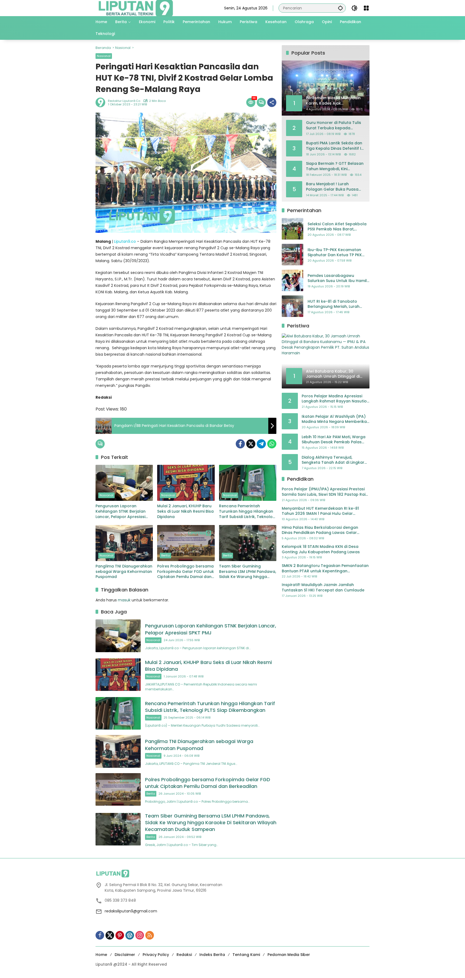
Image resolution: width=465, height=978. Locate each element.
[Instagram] (139, 935)
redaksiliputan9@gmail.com (131, 911)
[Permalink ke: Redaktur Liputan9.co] (102, 102)
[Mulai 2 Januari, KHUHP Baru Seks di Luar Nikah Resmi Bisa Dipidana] (185, 483)
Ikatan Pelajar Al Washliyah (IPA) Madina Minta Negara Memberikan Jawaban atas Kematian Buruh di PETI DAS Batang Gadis (335, 419)
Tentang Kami (246, 954)
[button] (340, 7)
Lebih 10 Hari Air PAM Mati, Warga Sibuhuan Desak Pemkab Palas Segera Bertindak (333, 439)
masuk (124, 600)
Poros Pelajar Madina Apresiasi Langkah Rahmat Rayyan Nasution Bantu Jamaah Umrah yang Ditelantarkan (335, 399)
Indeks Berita (212, 954)
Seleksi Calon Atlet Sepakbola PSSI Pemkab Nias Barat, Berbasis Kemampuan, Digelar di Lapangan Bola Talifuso (337, 227)
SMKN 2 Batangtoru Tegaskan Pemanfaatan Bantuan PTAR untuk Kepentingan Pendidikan (325, 568)
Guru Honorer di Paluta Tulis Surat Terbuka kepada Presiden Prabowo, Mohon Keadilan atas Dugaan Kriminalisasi (333, 125)
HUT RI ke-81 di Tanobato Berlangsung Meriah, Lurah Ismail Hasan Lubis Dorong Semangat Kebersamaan (334, 304)
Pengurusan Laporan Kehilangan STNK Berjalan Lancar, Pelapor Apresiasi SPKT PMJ (121, 511)
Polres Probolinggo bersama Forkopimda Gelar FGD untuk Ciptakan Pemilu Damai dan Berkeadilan (185, 572)
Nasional (104, 56)
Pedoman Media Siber (288, 954)
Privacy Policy (156, 954)
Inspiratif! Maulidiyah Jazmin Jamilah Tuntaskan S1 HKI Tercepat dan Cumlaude (323, 587)
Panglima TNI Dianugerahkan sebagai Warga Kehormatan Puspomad (124, 571)
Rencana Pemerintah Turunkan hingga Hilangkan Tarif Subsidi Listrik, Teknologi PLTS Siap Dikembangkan (247, 511)
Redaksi (184, 954)
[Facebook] (240, 443)
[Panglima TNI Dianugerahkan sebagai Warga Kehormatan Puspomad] (124, 543)
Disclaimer (125, 954)
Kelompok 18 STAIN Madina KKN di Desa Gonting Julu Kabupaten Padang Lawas (321, 549)
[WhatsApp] (271, 443)
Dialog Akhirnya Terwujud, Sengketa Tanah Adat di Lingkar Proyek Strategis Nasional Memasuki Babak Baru (333, 460)
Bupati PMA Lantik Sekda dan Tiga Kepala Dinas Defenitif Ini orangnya (335, 146)
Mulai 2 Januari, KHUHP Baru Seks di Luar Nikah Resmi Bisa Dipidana (185, 511)
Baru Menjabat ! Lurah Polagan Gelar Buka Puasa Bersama (332, 186)
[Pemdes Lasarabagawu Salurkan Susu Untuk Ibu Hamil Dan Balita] (292, 280)
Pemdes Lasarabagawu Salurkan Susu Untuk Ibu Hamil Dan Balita (337, 278)
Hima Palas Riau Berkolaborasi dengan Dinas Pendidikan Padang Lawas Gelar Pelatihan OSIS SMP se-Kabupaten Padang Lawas (323, 530)
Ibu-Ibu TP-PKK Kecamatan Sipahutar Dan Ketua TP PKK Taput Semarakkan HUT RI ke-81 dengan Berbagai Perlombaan (337, 252)
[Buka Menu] (366, 8)
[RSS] (149, 935)
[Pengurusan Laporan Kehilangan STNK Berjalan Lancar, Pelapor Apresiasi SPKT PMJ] (124, 483)
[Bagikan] (271, 102)
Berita (165, 555)
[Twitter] (250, 443)
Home (101, 954)
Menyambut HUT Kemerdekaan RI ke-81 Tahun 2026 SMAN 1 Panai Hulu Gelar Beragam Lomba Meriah (320, 511)
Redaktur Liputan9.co (124, 100)
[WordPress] (129, 935)
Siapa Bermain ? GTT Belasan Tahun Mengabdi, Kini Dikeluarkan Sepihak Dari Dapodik (335, 166)
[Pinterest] (119, 935)
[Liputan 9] (136, 7)
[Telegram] (261, 443)
